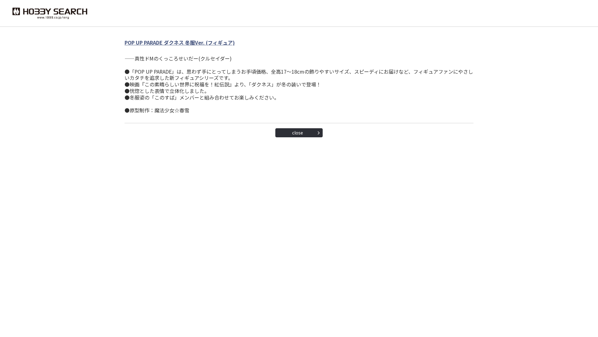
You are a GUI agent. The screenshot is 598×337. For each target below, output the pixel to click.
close (297, 132)
